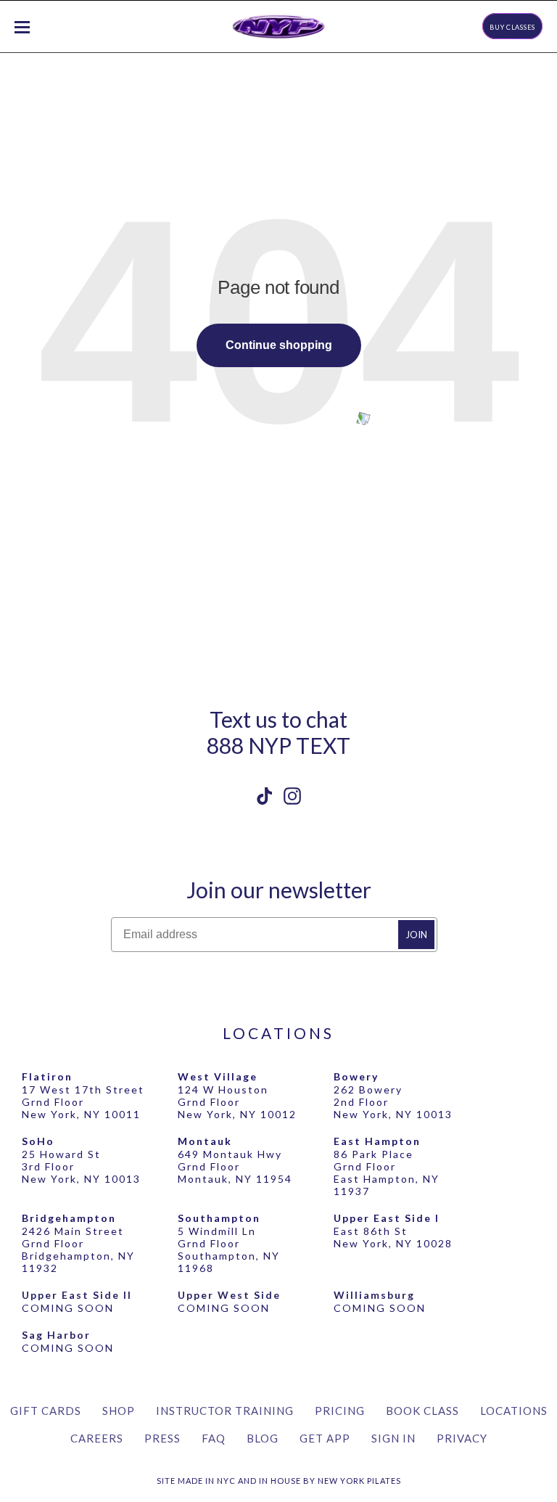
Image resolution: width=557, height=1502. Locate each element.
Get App (325, 1438)
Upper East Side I (387, 1218)
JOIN (416, 934)
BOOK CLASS (422, 1410)
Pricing (340, 1410)
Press (162, 1438)
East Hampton (377, 1141)
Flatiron (47, 1076)
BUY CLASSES (512, 27)
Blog (262, 1438)
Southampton (219, 1218)
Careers (96, 1438)
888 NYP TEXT (278, 745)
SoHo (38, 1141)
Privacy (462, 1438)
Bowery (356, 1076)
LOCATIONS (278, 1033)
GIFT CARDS (45, 1410)
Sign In (393, 1438)
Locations (514, 1410)
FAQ (214, 1438)
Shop (118, 1410)
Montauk (205, 1141)
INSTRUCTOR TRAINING (225, 1410)
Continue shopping (279, 345)
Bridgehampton (69, 1218)
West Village (217, 1076)
